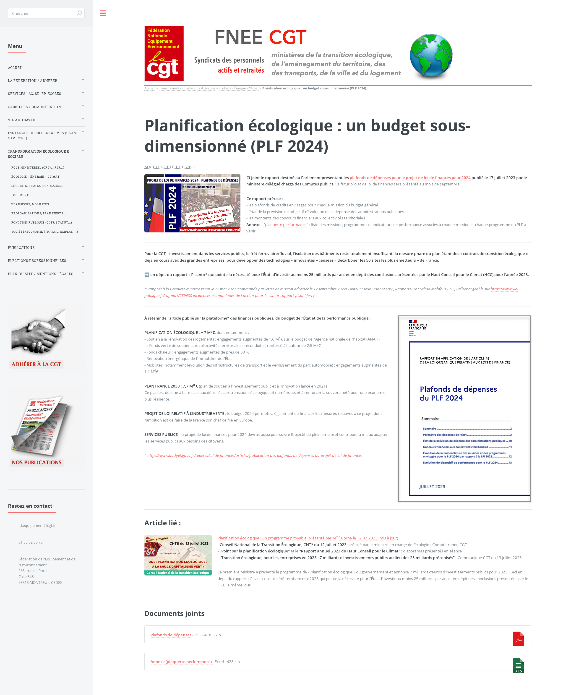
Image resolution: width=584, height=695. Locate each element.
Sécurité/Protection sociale (37, 185)
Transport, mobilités (30, 204)
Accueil (149, 88)
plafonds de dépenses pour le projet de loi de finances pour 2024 (410, 177)
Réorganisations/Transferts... (38, 213)
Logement (20, 195)
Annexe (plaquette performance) (181, 661)
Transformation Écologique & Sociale (187, 88)
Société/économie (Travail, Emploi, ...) (44, 231)
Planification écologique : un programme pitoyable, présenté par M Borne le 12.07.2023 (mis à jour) (308, 538)
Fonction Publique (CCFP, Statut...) (41, 222)
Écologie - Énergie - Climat (239, 88)
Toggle (103, 13)
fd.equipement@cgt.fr (37, 525)
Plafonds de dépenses (171, 635)
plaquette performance (286, 224)
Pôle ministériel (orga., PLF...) (37, 167)
